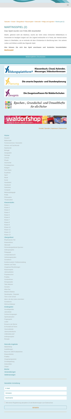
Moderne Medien (9, 292)
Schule (13, 21)
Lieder (6, 321)
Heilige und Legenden (48, 21)
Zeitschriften (8, 364)
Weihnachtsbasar (9, 304)
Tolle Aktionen (8, 284)
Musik (6, 177)
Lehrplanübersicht (9, 254)
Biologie (6, 150)
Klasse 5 (7, 215)
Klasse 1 (7, 205)
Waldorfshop (8, 347)
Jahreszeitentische (10, 331)
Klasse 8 (7, 222)
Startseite (7, 21)
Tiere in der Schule (10, 296)
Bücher (6, 369)
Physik (6, 160)
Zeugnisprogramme (10, 359)
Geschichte (7, 162)
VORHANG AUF (9, 334)
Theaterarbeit (8, 199)
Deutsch (6, 138)
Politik (6, 195)
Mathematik (7, 140)
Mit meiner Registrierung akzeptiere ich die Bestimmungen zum (29, 402)
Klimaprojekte (8, 282)
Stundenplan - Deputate (11, 294)
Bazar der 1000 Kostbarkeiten (13, 351)
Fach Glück (7, 170)
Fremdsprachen (9, 165)
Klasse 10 (7, 227)
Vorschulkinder (9, 329)
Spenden (47, 128)
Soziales (7, 287)
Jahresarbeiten (9, 272)
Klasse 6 (7, 217)
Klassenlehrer (8, 242)
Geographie (8, 153)
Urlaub (6, 366)
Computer (7, 190)
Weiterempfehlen (31, 57)
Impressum (54, 128)
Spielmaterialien (9, 317)
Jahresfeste (7, 312)
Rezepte (7, 339)
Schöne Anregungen (10, 314)
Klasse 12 (7, 232)
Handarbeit (7, 182)
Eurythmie (7, 172)
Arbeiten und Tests (10, 264)
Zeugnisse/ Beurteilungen (12, 267)
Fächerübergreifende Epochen (13, 247)
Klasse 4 (7, 212)
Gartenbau (7, 187)
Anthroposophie (9, 250)
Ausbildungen (8, 349)
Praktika (6, 277)
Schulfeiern (7, 259)
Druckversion (41, 57)
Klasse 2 (7, 207)
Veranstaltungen (10, 372)
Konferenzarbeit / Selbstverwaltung (15, 262)
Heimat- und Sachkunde (11, 145)
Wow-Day (7, 289)
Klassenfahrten (9, 354)
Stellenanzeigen (9, 375)
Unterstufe (38, 21)
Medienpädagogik (9, 192)
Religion (7, 167)
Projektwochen (9, 274)
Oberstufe (7, 245)
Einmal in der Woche (10, 324)
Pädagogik (7, 252)
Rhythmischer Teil (9, 240)
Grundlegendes (9, 309)
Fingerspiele (8, 319)
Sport (6, 175)
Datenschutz (63, 128)
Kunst (6, 180)
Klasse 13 (7, 234)
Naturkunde (8, 148)
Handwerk (7, 185)
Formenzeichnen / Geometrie (13, 143)
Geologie (7, 155)
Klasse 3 (7, 210)
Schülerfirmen (8, 279)
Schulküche (8, 301)
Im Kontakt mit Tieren (10, 326)
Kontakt (41, 128)
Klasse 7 (7, 220)
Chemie (6, 158)
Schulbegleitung (9, 361)
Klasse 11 (7, 229)
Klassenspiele (29, 21)
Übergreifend (20, 21)
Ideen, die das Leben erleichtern (14, 299)
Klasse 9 (7, 225)
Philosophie (8, 197)
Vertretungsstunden (10, 257)
